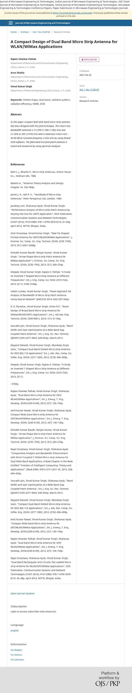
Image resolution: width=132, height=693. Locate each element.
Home (14, 31)
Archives (25, 31)
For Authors (16, 654)
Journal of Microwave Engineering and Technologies (42, 22)
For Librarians (17, 659)
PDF (88, 59)
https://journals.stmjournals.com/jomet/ (72, 12)
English (15, 630)
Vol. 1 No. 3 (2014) (41, 31)
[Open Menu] (10, 23)
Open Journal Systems (22, 593)
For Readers (16, 649)
